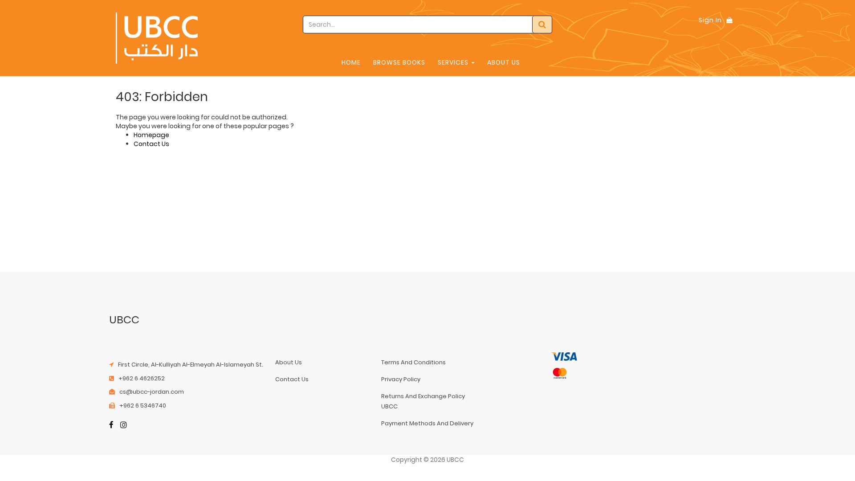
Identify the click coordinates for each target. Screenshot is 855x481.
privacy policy (400, 379)
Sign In (710, 20)
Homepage (151, 134)
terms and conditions (413, 362)
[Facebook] (111, 425)
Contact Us (151, 143)
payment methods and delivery (427, 423)
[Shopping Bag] (729, 20)
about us (288, 362)
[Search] (542, 24)
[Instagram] (123, 425)
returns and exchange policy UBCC (423, 401)
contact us (292, 379)
